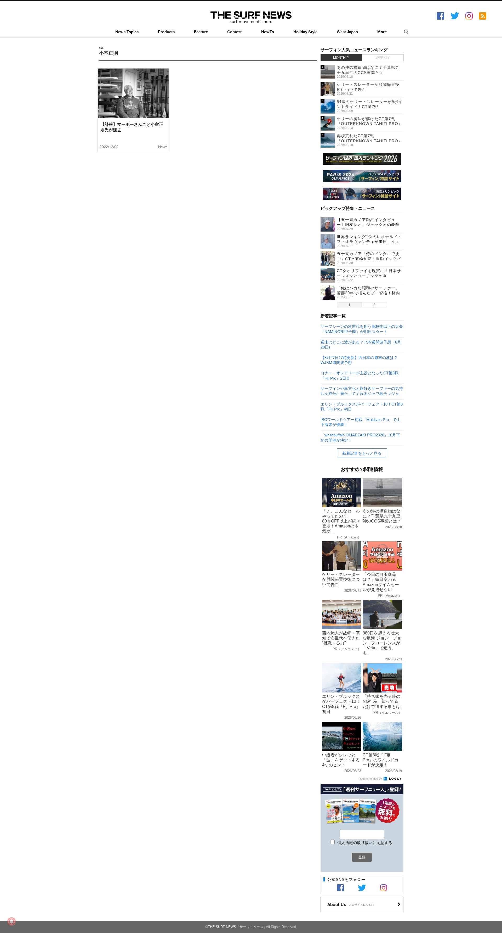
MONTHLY (341, 58)
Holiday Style (305, 32)
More (382, 32)
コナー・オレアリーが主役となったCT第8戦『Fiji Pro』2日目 (359, 375)
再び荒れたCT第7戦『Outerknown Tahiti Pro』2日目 (369, 140)
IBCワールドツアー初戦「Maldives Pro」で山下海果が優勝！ (361, 421)
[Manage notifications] (11, 921)
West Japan (347, 32)
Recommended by (371, 778)
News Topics (127, 32)
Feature (201, 32)
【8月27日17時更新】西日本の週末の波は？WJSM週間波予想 (359, 359)
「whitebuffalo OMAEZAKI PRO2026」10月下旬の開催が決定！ (360, 437)
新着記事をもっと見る (361, 453)
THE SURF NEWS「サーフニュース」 (237, 927)
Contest (234, 32)
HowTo (267, 32)
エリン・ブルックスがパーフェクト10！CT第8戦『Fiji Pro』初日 (362, 406)
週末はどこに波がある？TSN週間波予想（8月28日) (361, 344)
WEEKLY (383, 58)
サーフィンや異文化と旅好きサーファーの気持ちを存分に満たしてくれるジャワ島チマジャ (362, 390)
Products (166, 32)
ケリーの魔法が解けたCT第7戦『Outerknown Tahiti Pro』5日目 (369, 123)
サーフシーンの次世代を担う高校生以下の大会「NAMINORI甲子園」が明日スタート (362, 328)
